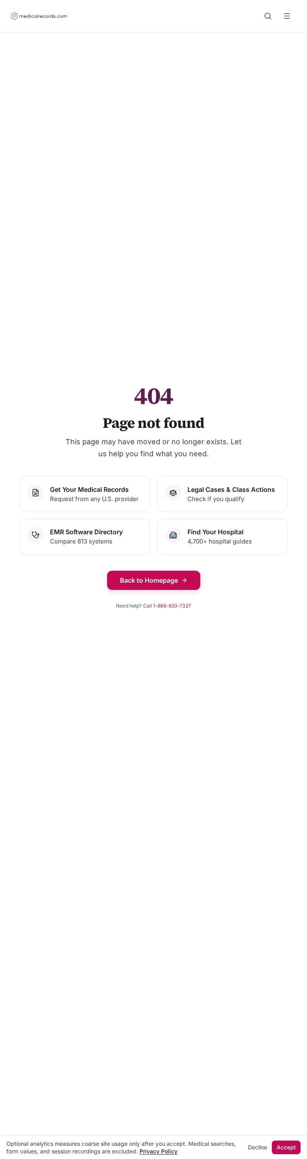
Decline (257, 1147)
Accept (286, 1147)
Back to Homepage (149, 580)
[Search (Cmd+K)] (268, 16)
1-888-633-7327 (172, 606)
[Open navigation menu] (288, 16)
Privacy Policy (158, 1151)
